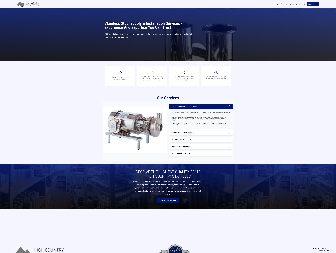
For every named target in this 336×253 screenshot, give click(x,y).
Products (284, 4)
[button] (201, 106)
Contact (302, 4)
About (276, 4)
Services (293, 4)
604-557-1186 (313, 4)
